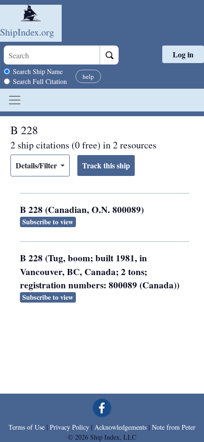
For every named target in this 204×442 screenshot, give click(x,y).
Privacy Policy (69, 427)
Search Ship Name (38, 71)
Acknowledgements (120, 427)
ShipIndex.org (27, 32)
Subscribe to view (47, 222)
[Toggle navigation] (15, 100)
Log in (183, 54)
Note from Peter (173, 427)
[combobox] (52, 55)
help (88, 76)
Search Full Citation (40, 81)
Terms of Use (27, 427)
